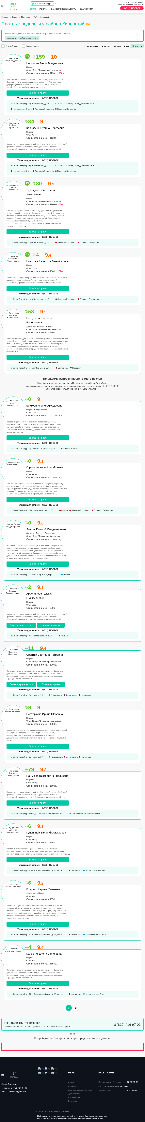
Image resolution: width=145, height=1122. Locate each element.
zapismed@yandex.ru (14, 1091)
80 (39, 183)
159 (40, 57)
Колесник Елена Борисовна (44, 953)
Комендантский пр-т (21, 109)
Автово (64, 510)
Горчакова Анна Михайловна (44, 467)
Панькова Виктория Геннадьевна (47, 775)
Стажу (127, 46)
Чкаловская (85, 695)
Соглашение (74, 1097)
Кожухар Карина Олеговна (43, 889)
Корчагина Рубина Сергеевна (45, 127)
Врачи (33, 9)
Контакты (72, 1101)
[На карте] (72, 1046)
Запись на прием (38, 93)
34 (31, 121)
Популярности (92, 46)
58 (31, 311)
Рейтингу (117, 46)
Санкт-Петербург (9, 1084)
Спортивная (71, 695)
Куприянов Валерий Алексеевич (46, 832)
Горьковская (56, 695)
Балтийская (63, 368)
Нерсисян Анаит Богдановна (44, 63)
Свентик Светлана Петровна (44, 654)
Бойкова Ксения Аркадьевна (44, 405)
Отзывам (106, 46)
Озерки (66, 574)
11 (31, 648)
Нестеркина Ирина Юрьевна (44, 714)
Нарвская (76, 368)
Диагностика (86, 9)
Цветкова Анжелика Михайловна (47, 261)
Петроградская (93, 813)
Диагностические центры (63, 9)
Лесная (64, 636)
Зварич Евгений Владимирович (46, 529)
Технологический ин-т (95, 870)
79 (31, 769)
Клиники (43, 9)
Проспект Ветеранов (66, 109)
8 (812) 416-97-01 (50, 505)
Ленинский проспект (44, 109)
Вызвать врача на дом (21, 625)
